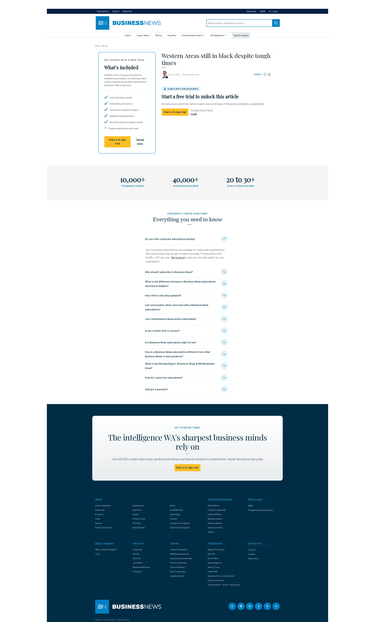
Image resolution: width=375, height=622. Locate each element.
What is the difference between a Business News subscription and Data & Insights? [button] (180, 283)
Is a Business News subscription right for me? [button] (170, 342)
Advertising (253, 558)
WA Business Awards (179, 554)
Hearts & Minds (214, 514)
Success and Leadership (181, 558)
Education (137, 510)
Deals (97, 518)
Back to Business (177, 571)
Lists (97, 554)
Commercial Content (192, 35)
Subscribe (251, 11)
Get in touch (178, 257)
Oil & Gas (137, 523)
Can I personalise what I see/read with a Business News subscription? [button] (176, 307)
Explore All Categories (180, 527)
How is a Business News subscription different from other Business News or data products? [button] (177, 354)
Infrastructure (139, 518)
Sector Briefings (177, 567)
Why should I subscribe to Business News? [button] (169, 272)
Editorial (136, 558)
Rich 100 (211, 554)
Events (115, 11)
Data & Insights (241, 35)
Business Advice (215, 518)
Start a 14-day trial (117, 141)
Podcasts (137, 571)
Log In (275, 11)
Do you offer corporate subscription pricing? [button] (170, 239)
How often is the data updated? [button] (163, 295)
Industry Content (215, 527)
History (136, 554)
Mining (158, 35)
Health (135, 514)
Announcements (215, 523)
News (97, 46)
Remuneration (139, 527)
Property (171, 35)
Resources (99, 510)
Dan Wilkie (175, 74)
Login (194, 113)
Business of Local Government (221, 576)
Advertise (127, 11)
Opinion (98, 523)
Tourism (173, 518)
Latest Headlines (102, 505)
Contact (252, 549)
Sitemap (98, 620)
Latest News (143, 35)
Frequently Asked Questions (260, 510)
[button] (265, 74)
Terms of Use (123, 620)
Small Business (176, 510)
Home (128, 35)
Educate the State (216, 580)
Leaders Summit (177, 576)
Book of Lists (214, 567)
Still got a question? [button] (156, 389)
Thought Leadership (217, 510)
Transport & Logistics (180, 523)
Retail (172, 505)
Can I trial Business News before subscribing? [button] (170, 318)
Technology (175, 514)
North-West (213, 558)
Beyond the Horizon (216, 549)
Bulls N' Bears (214, 505)
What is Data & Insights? (106, 549)
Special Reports (215, 562)
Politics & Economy (103, 527)
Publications (103, 11)
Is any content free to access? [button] (162, 330)
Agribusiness (138, 505)
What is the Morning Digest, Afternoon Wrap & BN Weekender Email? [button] (180, 366)
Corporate (137, 549)
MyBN (262, 11)
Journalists (138, 562)
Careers (251, 554)
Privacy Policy (110, 620)
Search (276, 23)
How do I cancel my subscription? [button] (164, 377)
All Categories (217, 35)
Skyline (211, 532)
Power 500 (212, 571)
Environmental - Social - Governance (224, 584)
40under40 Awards (178, 549)
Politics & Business (178, 562)
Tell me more (140, 141)
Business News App (141, 567)
